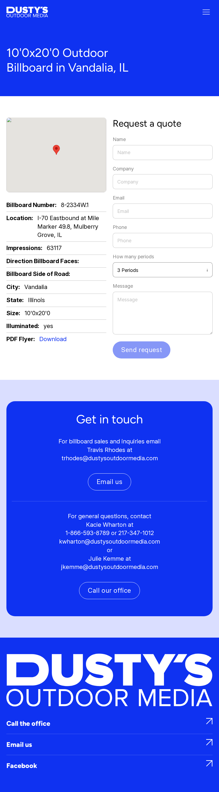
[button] (56, 150)
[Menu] (206, 12)
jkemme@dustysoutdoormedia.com (109, 566)
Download (53, 338)
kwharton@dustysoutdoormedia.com (109, 541)
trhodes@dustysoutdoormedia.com (109, 458)
